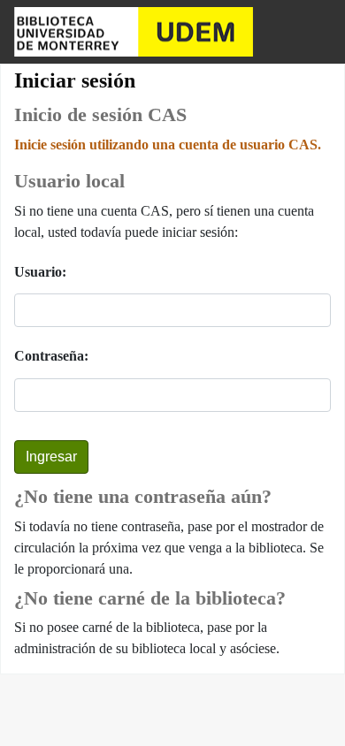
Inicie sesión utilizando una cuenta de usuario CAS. (167, 144)
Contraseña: (51, 355)
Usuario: (40, 271)
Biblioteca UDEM (133, 32)
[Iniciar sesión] (315, 31)
